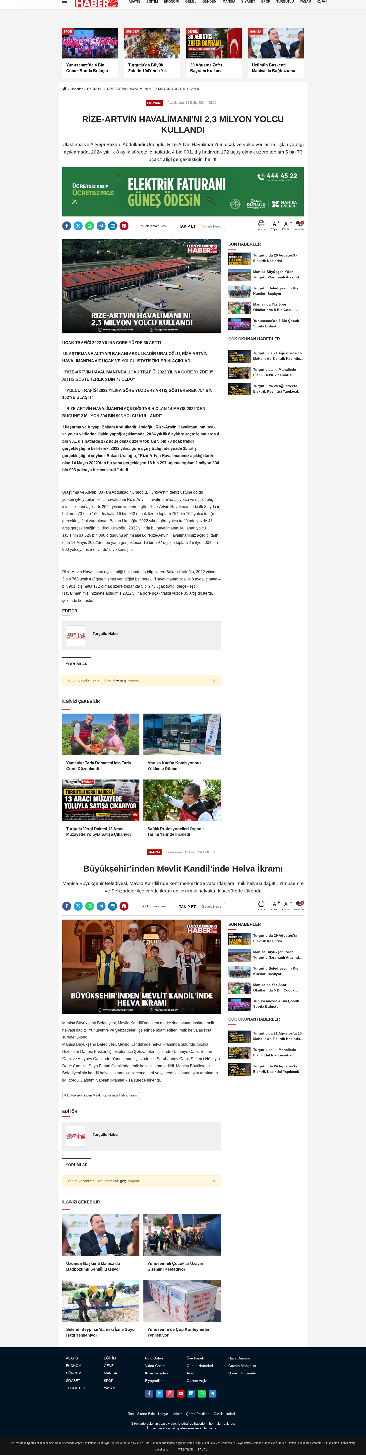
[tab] (76, 664)
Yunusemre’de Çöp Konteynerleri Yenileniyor (178, 1332)
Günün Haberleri (200, 1366)
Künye (163, 1414)
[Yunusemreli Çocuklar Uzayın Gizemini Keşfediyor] (182, 1235)
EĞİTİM (110, 1358)
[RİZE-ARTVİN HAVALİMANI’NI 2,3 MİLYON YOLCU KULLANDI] (141, 286)
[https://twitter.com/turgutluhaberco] (159, 1394)
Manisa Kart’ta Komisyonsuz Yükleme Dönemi (174, 766)
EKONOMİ (95, 89)
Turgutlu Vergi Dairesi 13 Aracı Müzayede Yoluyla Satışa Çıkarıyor (98, 831)
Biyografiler (154, 1381)
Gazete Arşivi (197, 1381)
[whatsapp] (89, 225)
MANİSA (110, 1373)
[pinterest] (124, 225)
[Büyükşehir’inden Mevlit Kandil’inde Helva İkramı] (141, 966)
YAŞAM (110, 1388)
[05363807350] (201, 1394)
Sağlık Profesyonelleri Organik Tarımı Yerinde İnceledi (176, 831)
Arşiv (190, 1373)
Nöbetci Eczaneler (242, 1373)
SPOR (109, 1381)
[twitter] (78, 225)
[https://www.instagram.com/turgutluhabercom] (170, 1394)
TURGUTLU (75, 1388)
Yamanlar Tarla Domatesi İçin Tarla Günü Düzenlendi (98, 766)
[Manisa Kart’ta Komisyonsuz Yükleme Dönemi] (182, 734)
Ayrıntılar (185, 1449)
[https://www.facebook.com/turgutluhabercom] (149, 1394)
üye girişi (120, 680)
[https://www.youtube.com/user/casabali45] (180, 1394)
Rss (131, 1414)
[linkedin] (112, 225)
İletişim (177, 1414)
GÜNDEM (73, 1373)
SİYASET (73, 1381)
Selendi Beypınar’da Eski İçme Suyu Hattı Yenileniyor (100, 1332)
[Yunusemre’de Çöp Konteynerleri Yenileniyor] (182, 1301)
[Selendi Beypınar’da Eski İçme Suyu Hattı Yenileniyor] (100, 1301)
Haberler (77, 89)
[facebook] (66, 225)
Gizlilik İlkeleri (224, 1414)
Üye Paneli (195, 1358)
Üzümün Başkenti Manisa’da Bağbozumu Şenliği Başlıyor (93, 1266)
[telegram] (101, 225)
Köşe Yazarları (156, 1373)
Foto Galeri (154, 1358)
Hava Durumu (239, 1358)
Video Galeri (155, 1366)
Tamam (203, 1449)
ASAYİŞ (72, 1358)
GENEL (110, 1366)
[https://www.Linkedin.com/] (191, 1394)
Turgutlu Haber (106, 633)
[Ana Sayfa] (64, 89)
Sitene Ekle (146, 1414)
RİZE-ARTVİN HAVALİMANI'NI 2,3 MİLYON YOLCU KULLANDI (153, 89)
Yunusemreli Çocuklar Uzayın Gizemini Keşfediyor (175, 1266)
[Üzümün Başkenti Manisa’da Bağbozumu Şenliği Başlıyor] (100, 1235)
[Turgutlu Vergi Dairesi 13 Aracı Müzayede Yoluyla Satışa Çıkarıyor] (100, 800)
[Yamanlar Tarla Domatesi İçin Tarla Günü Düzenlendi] (100, 734)
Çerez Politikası (198, 1414)
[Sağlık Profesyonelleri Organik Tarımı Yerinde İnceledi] (182, 800)
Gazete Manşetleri (242, 1366)
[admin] (212, 1394)
